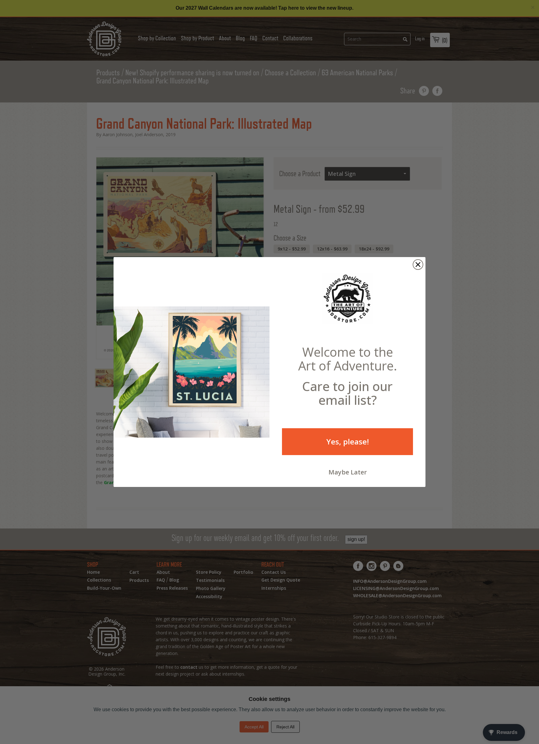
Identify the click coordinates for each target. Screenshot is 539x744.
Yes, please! (347, 441)
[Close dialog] (418, 265)
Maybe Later (347, 472)
